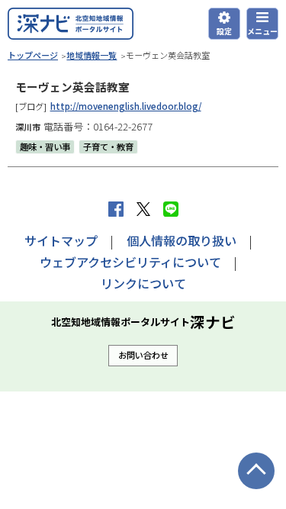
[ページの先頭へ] (256, 471)
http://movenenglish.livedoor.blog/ (125, 106)
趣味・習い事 (45, 146)
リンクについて (143, 283)
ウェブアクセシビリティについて (130, 262)
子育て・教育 (108, 146)
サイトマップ (61, 240)
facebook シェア (116, 209)
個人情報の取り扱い (181, 240)
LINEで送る (170, 209)
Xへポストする (143, 209)
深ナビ (70, 24)
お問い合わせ (143, 355)
